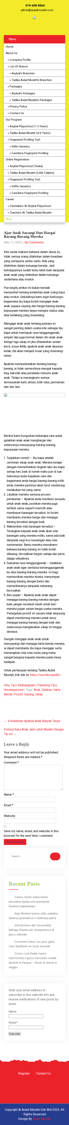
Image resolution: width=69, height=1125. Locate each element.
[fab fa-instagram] (29, 28)
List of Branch (19, 66)
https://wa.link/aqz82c (45, 675)
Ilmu (7, 685)
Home (9, 46)
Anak (37, 690)
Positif (18, 694)
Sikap (39, 694)
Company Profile (20, 60)
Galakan (47, 690)
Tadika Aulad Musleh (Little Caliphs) (32, 173)
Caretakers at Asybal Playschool (30, 206)
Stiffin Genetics (21, 186)
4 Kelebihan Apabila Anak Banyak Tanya (32, 721)
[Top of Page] (58, 1117)
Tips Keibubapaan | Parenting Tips (34, 685)
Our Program (14, 119)
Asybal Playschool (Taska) (26, 166)
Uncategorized (13, 690)
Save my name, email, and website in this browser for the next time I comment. (31, 833)
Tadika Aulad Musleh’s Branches (32, 80)
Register (24, 1074)
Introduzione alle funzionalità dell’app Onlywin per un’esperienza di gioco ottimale (31, 930)
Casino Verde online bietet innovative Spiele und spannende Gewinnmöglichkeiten (29, 901)
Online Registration (17, 159)
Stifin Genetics (21, 146)
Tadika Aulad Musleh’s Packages (32, 100)
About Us (11, 53)
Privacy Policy (18, 106)
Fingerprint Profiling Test (25, 139)
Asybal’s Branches (23, 73)
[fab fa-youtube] (40, 28)
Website (9, 816)
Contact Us (17, 113)
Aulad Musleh (42, 1119)
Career (10, 199)
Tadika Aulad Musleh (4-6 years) (30, 133)
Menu (12, 39)
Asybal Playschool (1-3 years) (29, 126)
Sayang (29, 694)
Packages (16, 86)
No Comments (34, 242)
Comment (11, 762)
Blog (8, 219)
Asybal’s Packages (23, 93)
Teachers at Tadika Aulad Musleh (31, 212)
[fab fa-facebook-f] (19, 28)
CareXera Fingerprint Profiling (30, 153)
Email (8, 805)
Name (9, 794)
